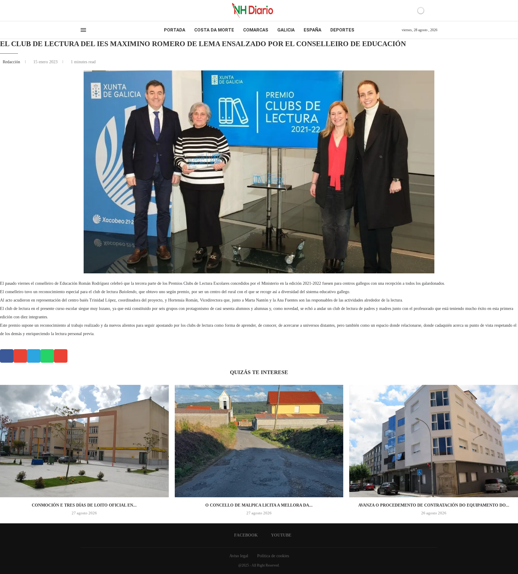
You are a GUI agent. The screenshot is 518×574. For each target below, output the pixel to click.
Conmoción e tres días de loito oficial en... (84, 505)
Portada (174, 30)
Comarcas (255, 30)
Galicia (286, 30)
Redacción (12, 62)
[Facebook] (83, 10)
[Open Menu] (83, 30)
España (312, 30)
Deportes (342, 30)
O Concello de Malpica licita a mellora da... (259, 505)
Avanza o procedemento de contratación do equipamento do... (433, 505)
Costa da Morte (214, 30)
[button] (6, 356)
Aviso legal (238, 556)
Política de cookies (273, 556)
